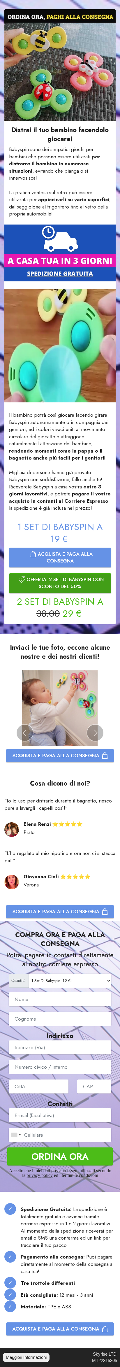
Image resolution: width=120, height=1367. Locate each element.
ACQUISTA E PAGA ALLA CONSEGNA (64, 557)
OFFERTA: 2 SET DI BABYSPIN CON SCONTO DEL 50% (64, 583)
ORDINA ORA (60, 1156)
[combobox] (15, 1135)
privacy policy (40, 1175)
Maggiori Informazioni (26, 1357)
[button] (24, 733)
